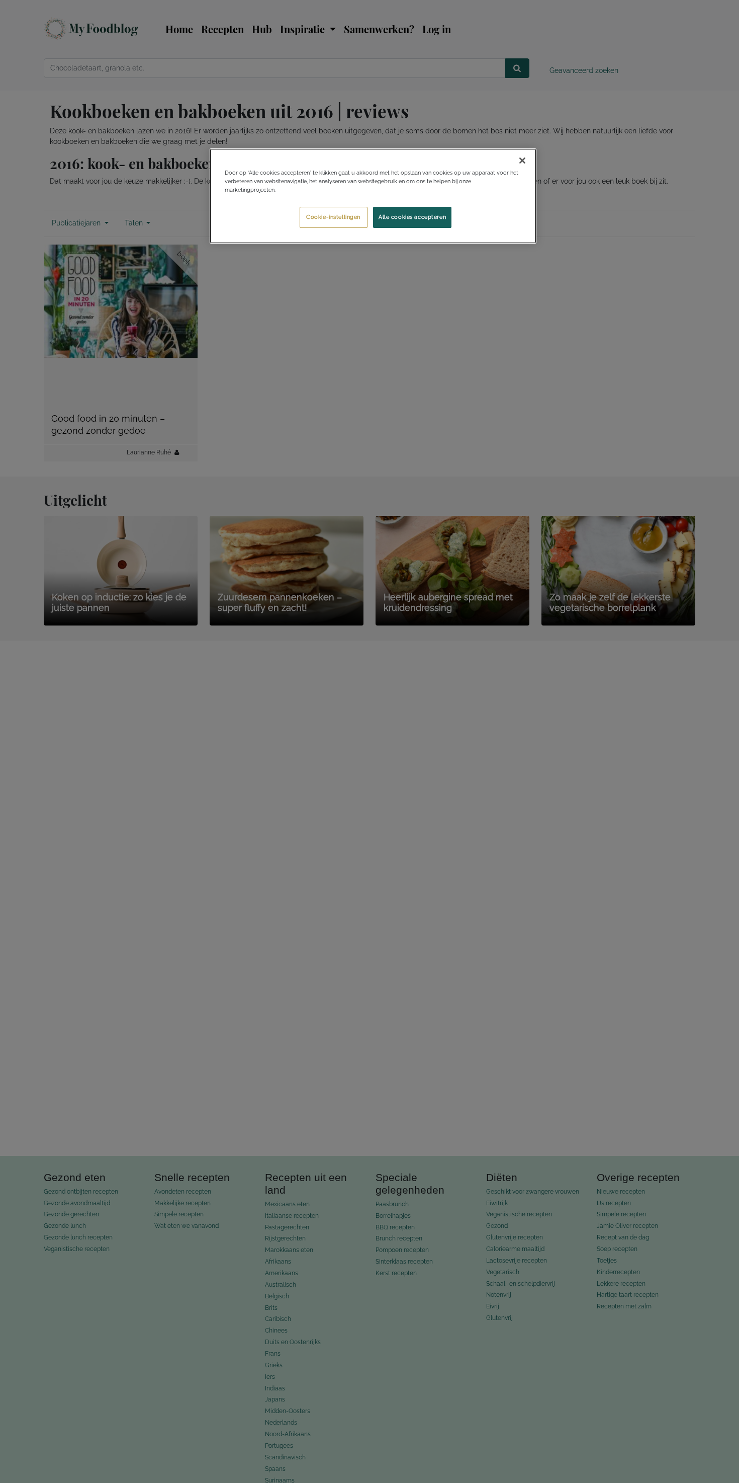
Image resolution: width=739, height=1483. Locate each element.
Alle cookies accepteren (412, 216)
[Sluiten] (522, 160)
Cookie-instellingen (333, 216)
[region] (373, 196)
